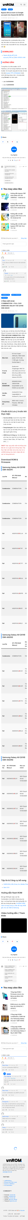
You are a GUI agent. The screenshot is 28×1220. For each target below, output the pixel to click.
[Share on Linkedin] (17, 941)
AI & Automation (8, 1185)
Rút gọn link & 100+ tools (10, 1182)
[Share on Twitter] (7, 941)
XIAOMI (10, 9)
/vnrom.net (12, 1194)
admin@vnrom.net (7, 1172)
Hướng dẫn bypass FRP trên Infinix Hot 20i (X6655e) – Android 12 (18, 195)
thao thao (13, 1078)
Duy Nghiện (14, 155)
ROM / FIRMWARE (16, 294)
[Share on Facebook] (3, 941)
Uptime (22, 1216)
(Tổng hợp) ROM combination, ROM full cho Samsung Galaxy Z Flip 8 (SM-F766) (18, 1030)
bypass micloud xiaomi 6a (9, 174)
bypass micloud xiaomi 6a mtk (9, 177)
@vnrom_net (13, 1201)
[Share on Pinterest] (12, 941)
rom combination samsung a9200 (10, 967)
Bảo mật (17, 1214)
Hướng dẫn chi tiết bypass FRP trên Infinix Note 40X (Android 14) (18, 206)
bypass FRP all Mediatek (13, 73)
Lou (12, 275)
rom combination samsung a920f (10, 970)
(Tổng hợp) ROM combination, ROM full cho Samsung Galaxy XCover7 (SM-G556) (17, 1017)
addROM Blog (7, 1180)
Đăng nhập (24, 238)
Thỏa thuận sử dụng (10, 1216)
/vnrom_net (12, 1198)
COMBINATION (5, 294)
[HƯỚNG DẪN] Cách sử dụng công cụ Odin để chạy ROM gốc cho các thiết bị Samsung (13, 905)
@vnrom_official (13, 1199)
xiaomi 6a (7, 180)
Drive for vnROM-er (9, 1183)
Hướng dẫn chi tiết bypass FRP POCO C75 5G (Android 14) (18, 216)
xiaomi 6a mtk (9, 182)
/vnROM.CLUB (11, 1196)
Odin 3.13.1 (6, 887)
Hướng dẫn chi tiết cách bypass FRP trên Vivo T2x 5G (18, 226)
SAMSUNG (4, 297)
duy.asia (22, 1210)
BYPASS (4, 9)
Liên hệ (10, 1214)
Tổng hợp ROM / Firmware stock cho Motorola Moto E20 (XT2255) (17, 995)
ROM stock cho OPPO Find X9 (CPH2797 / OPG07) (17, 1006)
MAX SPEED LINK (20, 57)
